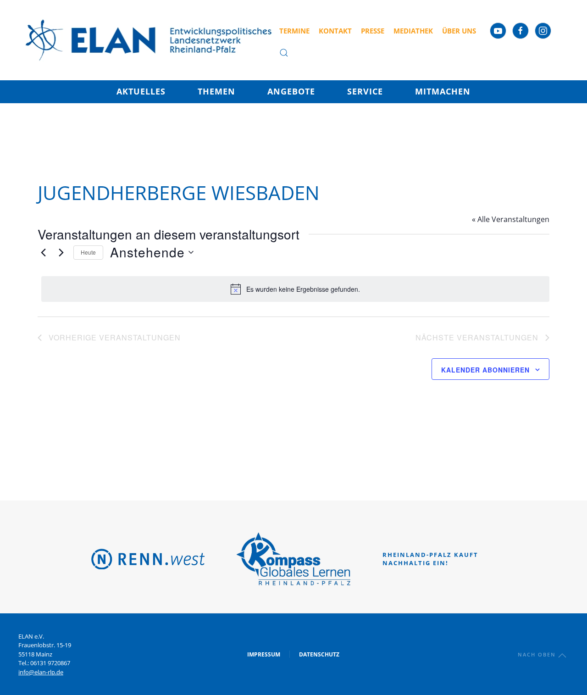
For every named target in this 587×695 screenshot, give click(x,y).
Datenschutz (319, 654)
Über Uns (459, 30)
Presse (372, 30)
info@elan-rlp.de (40, 672)
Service (365, 91)
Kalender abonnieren (485, 369)
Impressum (263, 654)
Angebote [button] (291, 91)
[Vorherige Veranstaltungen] (43, 252)
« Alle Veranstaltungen (510, 219)
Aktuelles (141, 91)
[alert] (295, 289)
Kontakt (335, 30)
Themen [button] (216, 91)
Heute (88, 252)
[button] (283, 52)
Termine (294, 30)
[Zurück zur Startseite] (148, 40)
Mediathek (413, 30)
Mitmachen (443, 91)
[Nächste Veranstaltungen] (60, 252)
